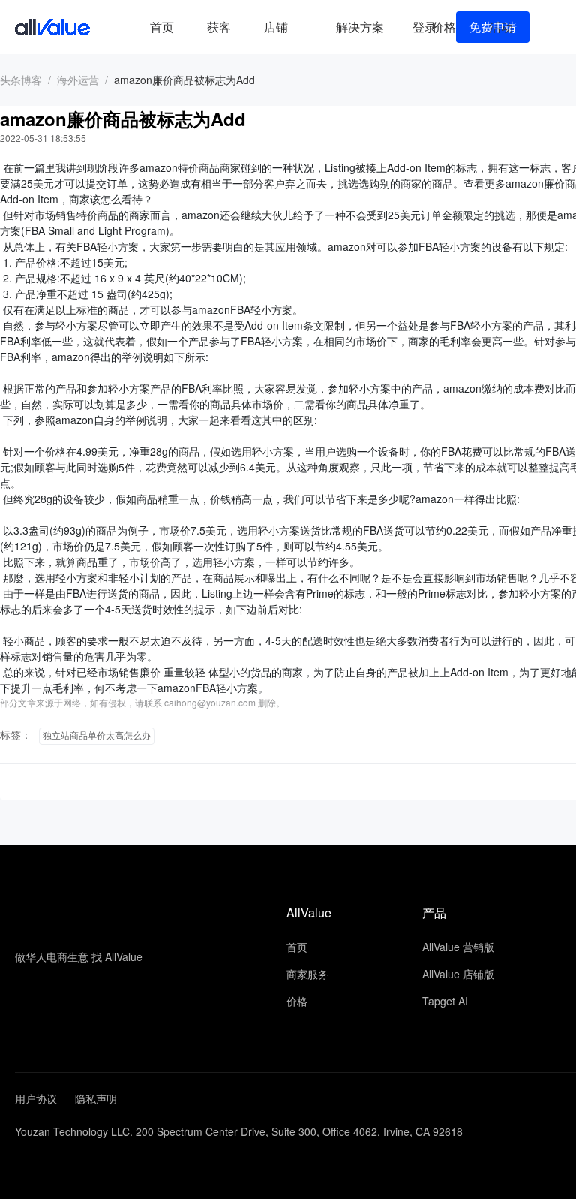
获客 (219, 26)
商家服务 (307, 973)
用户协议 (36, 1098)
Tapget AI (445, 1000)
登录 (424, 26)
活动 (501, 26)
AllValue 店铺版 (458, 973)
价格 (444, 26)
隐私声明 (96, 1098)
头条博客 (21, 79)
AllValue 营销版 (458, 946)
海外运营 (78, 79)
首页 (162, 26)
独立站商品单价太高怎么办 (97, 736)
